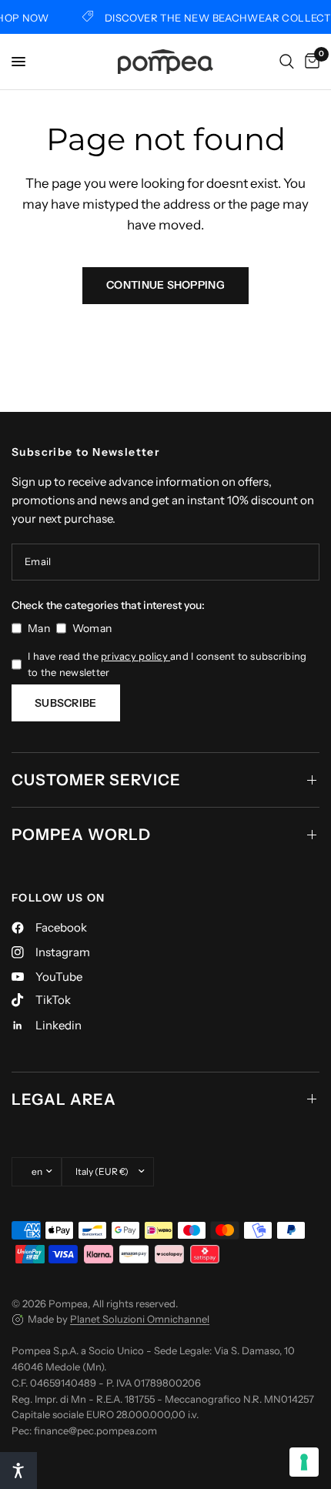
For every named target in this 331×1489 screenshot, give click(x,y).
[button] (18, 1470)
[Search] (286, 61)
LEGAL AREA (64, 1099)
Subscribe (66, 703)
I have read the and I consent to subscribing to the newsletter (167, 664)
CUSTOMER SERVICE (96, 780)
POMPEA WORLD (81, 834)
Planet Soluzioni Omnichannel (139, 1319)
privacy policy (135, 656)
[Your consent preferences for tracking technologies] (304, 1462)
